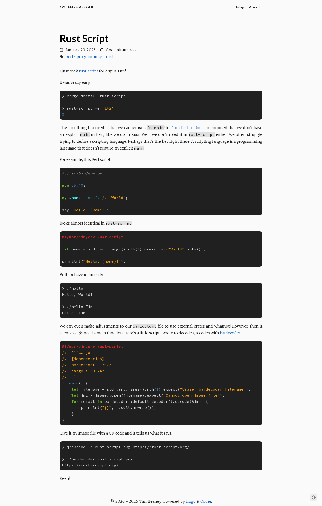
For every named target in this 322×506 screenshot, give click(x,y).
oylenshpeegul (77, 7)
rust (109, 56)
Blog (240, 7)
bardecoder (230, 333)
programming (89, 56)
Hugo (191, 501)
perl (69, 56)
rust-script (88, 71)
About (254, 7)
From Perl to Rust (186, 127)
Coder (205, 501)
